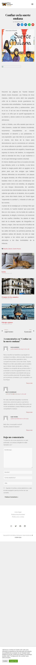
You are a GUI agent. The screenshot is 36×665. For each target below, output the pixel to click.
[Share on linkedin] (25, 24)
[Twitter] (16, 526)
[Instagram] (11, 526)
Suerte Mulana (17, 248)
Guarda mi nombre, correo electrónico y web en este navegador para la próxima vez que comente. (17, 490)
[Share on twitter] (22, 24)
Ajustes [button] (5, 661)
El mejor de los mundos (10, 297)
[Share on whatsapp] (29, 24)
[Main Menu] (32, 4)
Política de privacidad (18, 514)
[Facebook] (20, 526)
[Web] (18, 483)
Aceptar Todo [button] (13, 661)
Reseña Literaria (7, 248)
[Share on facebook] (18, 24)
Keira (4, 272)
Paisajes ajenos (7, 322)
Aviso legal (18, 512)
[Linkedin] (25, 526)
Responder (29, 383)
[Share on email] (33, 24)
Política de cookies (18, 517)
